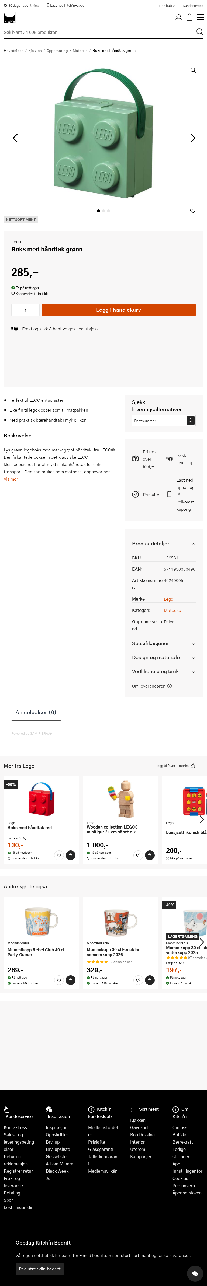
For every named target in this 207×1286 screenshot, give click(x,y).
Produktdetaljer (150, 543)
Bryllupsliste (58, 1149)
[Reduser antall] (17, 310)
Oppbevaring (57, 50)
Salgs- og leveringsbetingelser (19, 1141)
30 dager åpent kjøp (23, 5)
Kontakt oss (15, 1127)
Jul (48, 1178)
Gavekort (139, 1127)
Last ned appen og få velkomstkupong (186, 494)
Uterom (137, 1149)
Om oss (179, 1127)
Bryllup (53, 1142)
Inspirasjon (56, 1127)
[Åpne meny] (200, 17)
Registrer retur (18, 1171)
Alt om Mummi (60, 1164)
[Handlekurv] (189, 17)
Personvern (183, 1185)
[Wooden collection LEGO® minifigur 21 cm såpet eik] (121, 799)
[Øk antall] (35, 310)
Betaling (12, 1193)
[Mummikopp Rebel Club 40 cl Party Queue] (41, 919)
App (176, 1164)
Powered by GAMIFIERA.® (31, 733)
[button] (192, 210)
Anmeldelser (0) (36, 712)
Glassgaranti (100, 1149)
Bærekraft (182, 1142)
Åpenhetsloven (187, 1193)
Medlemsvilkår (102, 1171)
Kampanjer (140, 1156)
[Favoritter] (59, 855)
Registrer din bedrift (40, 1269)
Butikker (180, 1134)
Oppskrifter (57, 1134)
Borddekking (142, 1134)
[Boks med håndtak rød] (41, 799)
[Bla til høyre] (192, 138)
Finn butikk (167, 5)
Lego (16, 242)
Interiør (137, 1142)
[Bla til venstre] (15, 138)
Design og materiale (156, 657)
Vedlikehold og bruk (155, 671)
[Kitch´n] (10, 17)
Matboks (80, 50)
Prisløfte (151, 494)
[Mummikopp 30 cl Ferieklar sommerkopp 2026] (121, 919)
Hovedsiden (13, 50)
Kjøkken (35, 50)
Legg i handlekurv (118, 310)
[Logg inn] (178, 17)
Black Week (57, 1171)
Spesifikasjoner (150, 643)
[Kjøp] (70, 855)
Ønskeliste (56, 1156)
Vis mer (11, 479)
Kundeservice (193, 5)
